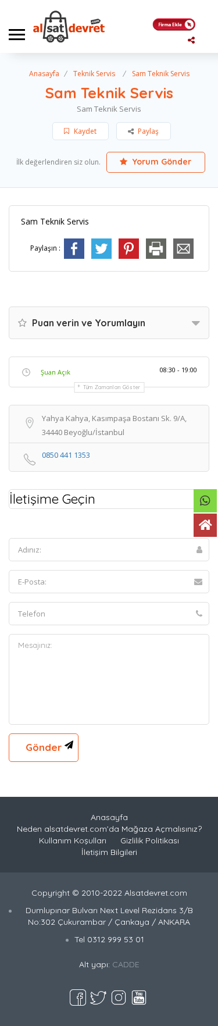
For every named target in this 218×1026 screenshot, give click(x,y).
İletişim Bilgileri (109, 852)
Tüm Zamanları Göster (112, 387)
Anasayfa (44, 74)
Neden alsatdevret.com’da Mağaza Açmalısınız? (109, 829)
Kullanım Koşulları (72, 840)
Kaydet (84, 131)
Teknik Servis (94, 74)
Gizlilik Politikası (149, 840)
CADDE (126, 964)
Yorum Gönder (160, 161)
